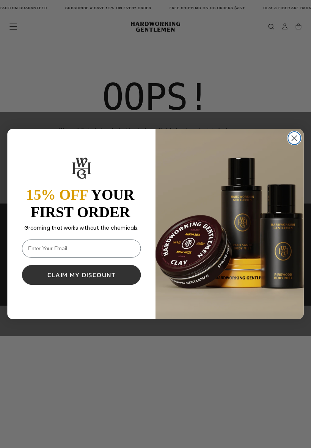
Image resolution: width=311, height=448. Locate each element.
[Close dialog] (294, 138)
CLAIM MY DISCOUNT (81, 275)
